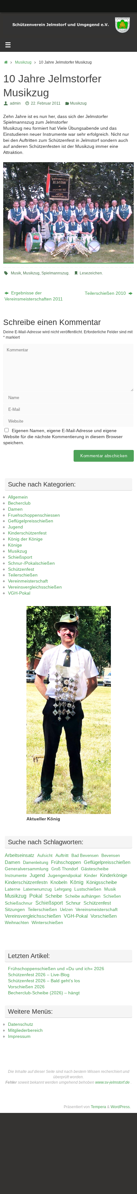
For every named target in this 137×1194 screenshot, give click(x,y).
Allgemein (18, 497)
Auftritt (61, 855)
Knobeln (58, 882)
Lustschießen (87, 889)
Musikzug (23, 62)
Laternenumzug (37, 889)
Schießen (112, 896)
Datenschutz (20, 1024)
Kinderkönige (113, 875)
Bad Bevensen (84, 855)
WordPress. (121, 1107)
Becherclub (19, 503)
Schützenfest (21, 569)
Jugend (15, 527)
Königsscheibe (101, 882)
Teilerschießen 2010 (106, 293)
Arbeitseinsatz (19, 855)
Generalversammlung (26, 868)
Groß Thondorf (64, 868)
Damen (15, 509)
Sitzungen (15, 909)
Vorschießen (103, 916)
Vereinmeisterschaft (28, 581)
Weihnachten (17, 922)
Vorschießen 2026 (26, 986)
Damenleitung (35, 862)
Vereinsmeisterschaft (97, 909)
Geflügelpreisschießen (30, 521)
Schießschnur (18, 903)
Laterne (12, 889)
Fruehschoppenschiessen (34, 515)
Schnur (73, 903)
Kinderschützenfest (27, 533)
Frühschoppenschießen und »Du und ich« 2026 (56, 968)
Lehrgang (62, 889)
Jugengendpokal (64, 875)
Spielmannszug (54, 273)
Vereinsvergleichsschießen (35, 587)
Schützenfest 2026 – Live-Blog (38, 974)
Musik (16, 273)
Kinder (90, 875)
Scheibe (53, 896)
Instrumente (16, 875)
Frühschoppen (66, 862)
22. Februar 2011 (46, 103)
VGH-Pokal (19, 593)
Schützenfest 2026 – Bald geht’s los (44, 980)
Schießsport (20, 557)
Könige (15, 545)
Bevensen (110, 855)
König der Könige (25, 539)
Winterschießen (47, 922)
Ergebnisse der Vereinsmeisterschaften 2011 (33, 296)
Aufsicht (45, 855)
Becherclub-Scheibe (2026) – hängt (44, 992)
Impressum (19, 1036)
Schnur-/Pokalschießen (31, 563)
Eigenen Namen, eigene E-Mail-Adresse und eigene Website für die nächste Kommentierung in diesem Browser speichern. (63, 436)
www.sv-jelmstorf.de (112, 1082)
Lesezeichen (91, 273)
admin (15, 103)
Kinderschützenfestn (26, 882)
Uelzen (66, 909)
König (76, 882)
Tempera (98, 1107)
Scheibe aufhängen (82, 896)
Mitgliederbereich (25, 1030)
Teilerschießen (23, 575)
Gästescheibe (95, 868)
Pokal (35, 896)
